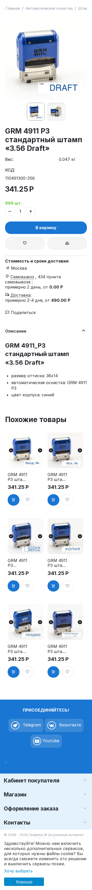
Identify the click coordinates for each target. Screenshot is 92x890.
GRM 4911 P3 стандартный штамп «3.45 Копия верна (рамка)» (17, 563)
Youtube (50, 740)
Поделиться (22, 312)
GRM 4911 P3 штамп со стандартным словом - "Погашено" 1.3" (18, 649)
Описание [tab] (15, 331)
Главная (13, 8)
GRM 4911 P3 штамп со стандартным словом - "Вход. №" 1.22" (18, 477)
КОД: (10, 170)
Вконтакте (69, 724)
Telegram (31, 724)
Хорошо (24, 881)
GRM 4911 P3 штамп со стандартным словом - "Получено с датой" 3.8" (58, 649)
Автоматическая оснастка (49, 8)
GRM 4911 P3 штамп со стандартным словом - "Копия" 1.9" (58, 563)
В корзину (46, 227)
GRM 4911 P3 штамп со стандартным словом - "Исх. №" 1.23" (58, 477)
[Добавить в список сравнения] (67, 243)
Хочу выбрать (18, 870)
